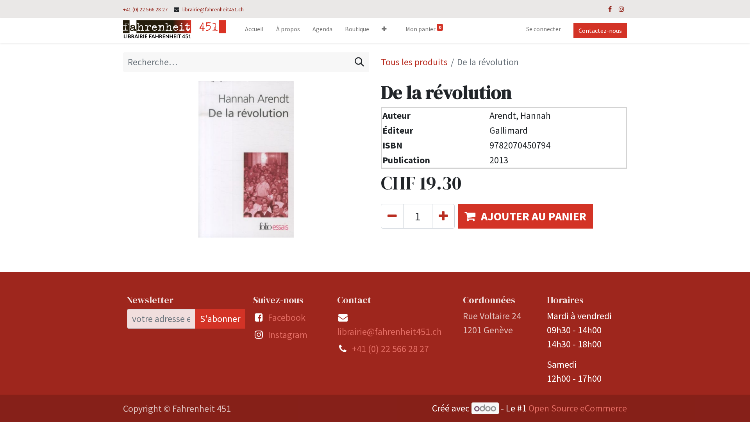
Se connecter (543, 29)
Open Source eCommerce (578, 408)
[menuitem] (254, 30)
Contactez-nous (600, 30)
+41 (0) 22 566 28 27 (145, 9)
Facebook (286, 317)
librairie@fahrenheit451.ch (213, 9)
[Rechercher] (359, 62)
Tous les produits (414, 62)
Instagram (287, 335)
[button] (384, 30)
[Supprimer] (392, 216)
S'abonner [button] (220, 319)
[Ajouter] (443, 216)
